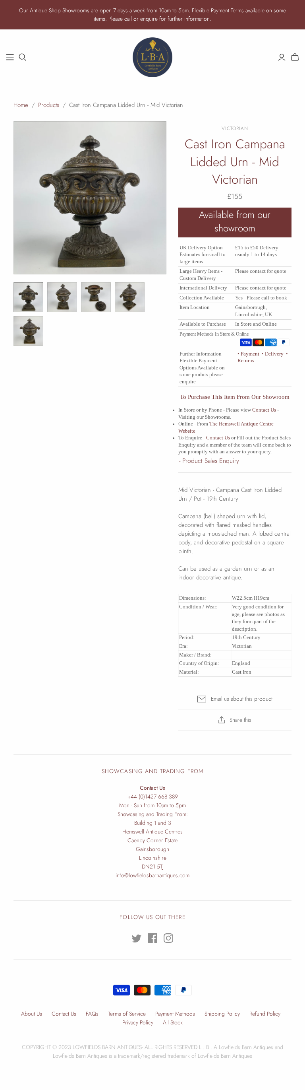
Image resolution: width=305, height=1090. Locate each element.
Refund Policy (264, 1014)
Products (48, 105)
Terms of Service (127, 1014)
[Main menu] (10, 57)
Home (21, 105)
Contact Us (264, 410)
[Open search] (23, 57)
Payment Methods (175, 1014)
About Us (31, 1014)
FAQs (92, 1014)
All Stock (173, 1022)
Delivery (273, 354)
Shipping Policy (222, 1014)
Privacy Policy (137, 1022)
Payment (249, 354)
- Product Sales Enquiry (209, 460)
